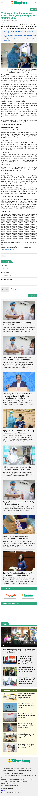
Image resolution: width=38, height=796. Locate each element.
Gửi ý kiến (32, 296)
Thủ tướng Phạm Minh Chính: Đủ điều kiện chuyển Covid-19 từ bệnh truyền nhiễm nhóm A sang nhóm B (17, 396)
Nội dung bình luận (6, 279)
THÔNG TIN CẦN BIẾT (10, 690)
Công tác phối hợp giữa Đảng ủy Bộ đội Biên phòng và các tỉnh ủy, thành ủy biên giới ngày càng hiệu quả (25, 660)
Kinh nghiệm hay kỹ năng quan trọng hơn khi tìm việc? (26, 735)
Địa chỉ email (5, 272)
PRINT (34, 9)
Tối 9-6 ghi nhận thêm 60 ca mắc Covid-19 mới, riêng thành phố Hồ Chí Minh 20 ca (18, 15)
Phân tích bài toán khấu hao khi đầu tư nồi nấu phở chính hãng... (26, 715)
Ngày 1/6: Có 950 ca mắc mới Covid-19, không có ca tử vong (18, 503)
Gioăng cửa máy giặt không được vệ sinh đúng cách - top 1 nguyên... (26, 745)
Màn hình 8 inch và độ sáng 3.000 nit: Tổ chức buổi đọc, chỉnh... (25, 725)
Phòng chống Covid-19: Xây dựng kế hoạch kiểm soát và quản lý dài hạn (17, 468)
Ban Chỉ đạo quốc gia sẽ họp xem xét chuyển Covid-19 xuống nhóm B (17, 574)
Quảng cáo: (8, 788)
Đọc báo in (6, 589)
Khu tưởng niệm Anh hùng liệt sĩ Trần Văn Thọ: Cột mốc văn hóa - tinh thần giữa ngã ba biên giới (26, 680)
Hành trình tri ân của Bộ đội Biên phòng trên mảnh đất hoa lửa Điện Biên (26, 669)
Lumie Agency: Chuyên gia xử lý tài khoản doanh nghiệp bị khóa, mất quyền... (26, 696)
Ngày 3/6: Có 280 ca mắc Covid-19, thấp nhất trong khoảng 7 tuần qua (18, 432)
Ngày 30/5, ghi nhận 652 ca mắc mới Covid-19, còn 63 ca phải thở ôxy (17, 538)
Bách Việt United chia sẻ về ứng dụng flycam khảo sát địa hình (26, 705)
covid (3, 255)
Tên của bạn (4, 265)
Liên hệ (3, 790)
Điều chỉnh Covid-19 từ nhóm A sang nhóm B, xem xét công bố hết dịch (17, 358)
